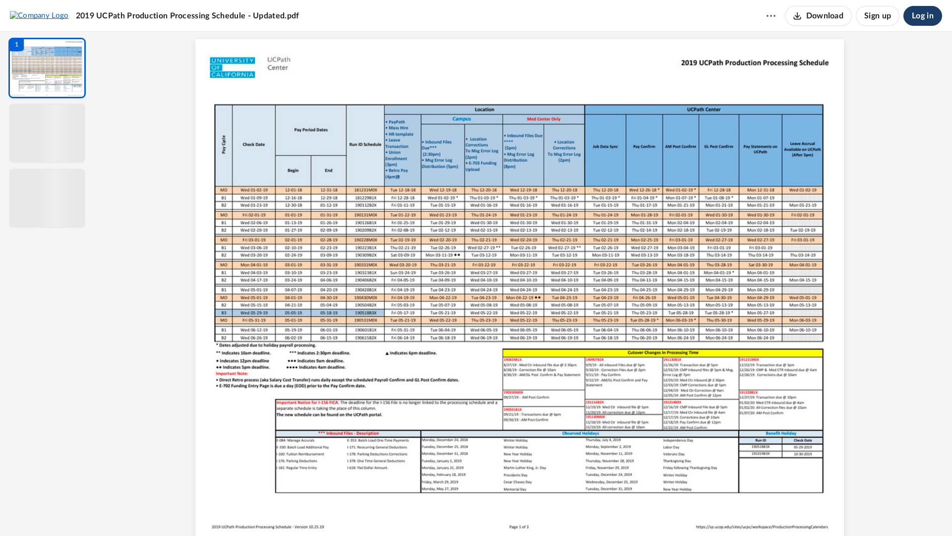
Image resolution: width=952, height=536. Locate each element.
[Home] (39, 15)
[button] (47, 68)
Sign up (877, 16)
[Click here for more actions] (771, 16)
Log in (923, 16)
